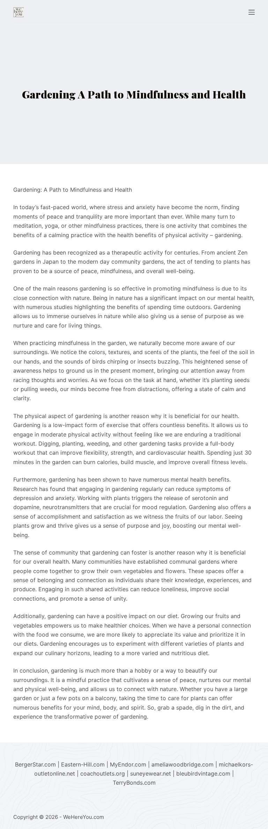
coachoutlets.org (102, 773)
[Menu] (251, 12)
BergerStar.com (35, 764)
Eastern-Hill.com (83, 764)
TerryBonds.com (134, 782)
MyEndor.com (128, 764)
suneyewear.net (150, 773)
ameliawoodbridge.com (182, 764)
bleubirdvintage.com (203, 773)
